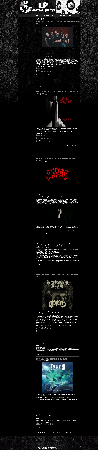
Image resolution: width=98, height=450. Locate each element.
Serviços (37, 15)
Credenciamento (49, 15)
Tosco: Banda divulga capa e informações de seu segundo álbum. (51, 359)
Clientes (43, 15)
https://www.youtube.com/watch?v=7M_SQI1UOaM (44, 74)
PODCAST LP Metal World (60, 15)
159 (59, 432)
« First (42, 432)
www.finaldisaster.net (39, 81)
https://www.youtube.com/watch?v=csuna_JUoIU (44, 71)
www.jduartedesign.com (56, 448)
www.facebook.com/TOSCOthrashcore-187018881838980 (45, 423)
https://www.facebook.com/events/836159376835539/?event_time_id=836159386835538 (50, 341)
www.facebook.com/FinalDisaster (41, 82)
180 (66, 432)
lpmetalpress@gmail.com (44, 345)
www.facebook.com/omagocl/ (41, 265)
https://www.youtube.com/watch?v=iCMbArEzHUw (44, 56)
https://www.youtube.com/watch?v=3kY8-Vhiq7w (44, 328)
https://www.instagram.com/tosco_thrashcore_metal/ (44, 424)
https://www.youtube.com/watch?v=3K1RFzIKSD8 (44, 68)
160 (60, 432)
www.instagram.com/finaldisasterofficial (42, 83)
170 (64, 432)
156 (53, 432)
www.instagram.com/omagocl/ (41, 266)
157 (54, 432)
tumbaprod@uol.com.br (44, 343)
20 (48, 432)
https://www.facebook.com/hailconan (42, 331)
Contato (69, 15)
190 (67, 432)
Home (33, 15)
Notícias (40, 86)
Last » (72, 432)
